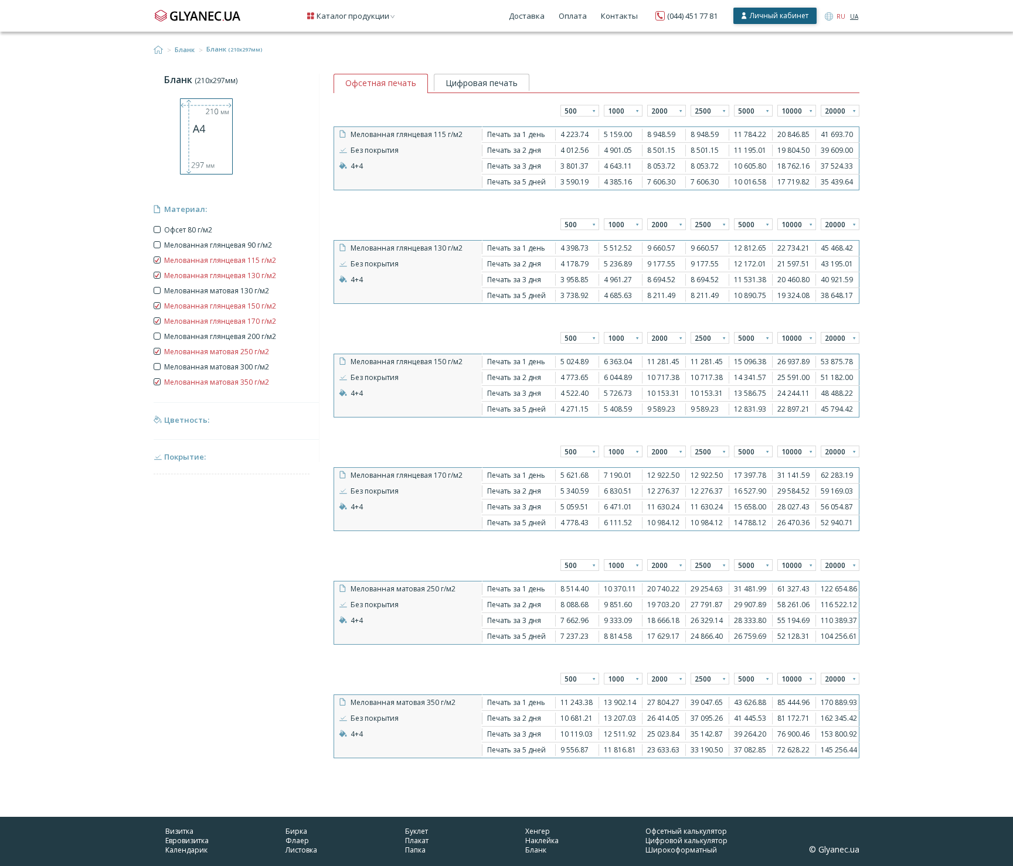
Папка (415, 850)
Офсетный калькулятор (686, 831)
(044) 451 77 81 (692, 16)
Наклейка (542, 841)
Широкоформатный (681, 850)
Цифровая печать (482, 82)
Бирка (296, 831)
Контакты (619, 16)
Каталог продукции (353, 16)
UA (854, 16)
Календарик (186, 850)
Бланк (185, 50)
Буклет (416, 831)
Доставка (527, 16)
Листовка (301, 850)
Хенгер (537, 831)
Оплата (573, 16)
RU (841, 16)
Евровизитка (187, 841)
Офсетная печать (380, 82)
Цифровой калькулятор (686, 841)
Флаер (297, 841)
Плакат (417, 841)
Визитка (179, 831)
